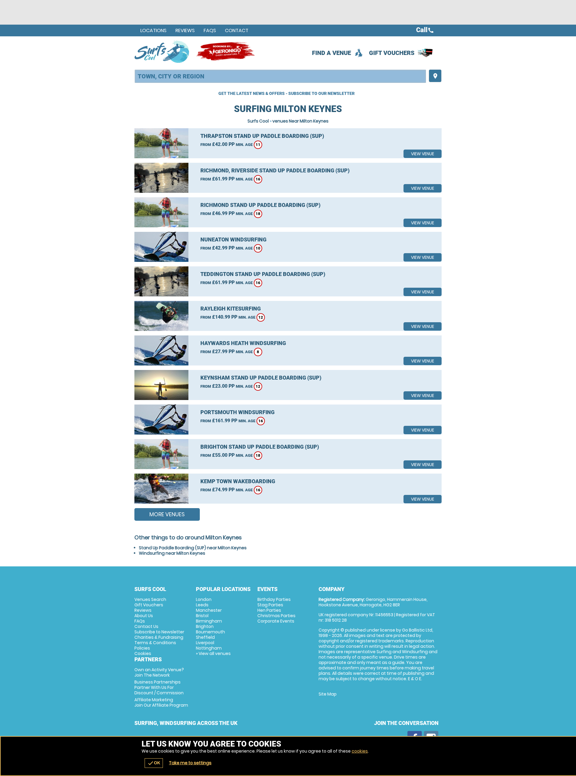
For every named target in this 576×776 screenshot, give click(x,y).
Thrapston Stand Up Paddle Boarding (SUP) (262, 136)
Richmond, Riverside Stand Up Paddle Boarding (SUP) (275, 170)
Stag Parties (270, 605)
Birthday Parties (274, 599)
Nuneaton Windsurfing (233, 239)
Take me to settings (190, 763)
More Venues (167, 514)
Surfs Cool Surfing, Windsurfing (162, 51)
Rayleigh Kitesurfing (230, 308)
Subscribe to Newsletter (159, 632)
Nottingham (209, 648)
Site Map (328, 694)
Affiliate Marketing (161, 702)
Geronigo (226, 51)
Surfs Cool (258, 121)
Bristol (202, 616)
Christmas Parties (276, 616)
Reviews (185, 30)
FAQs (210, 30)
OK (153, 763)
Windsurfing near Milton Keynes (172, 553)
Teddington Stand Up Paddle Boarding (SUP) (262, 274)
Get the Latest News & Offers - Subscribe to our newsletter (286, 93)
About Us (143, 616)
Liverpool (205, 643)
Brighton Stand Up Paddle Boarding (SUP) (259, 447)
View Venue (422, 154)
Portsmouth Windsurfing (237, 412)
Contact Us (146, 626)
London (204, 599)
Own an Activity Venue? (159, 672)
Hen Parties (269, 610)
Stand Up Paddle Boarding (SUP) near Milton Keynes (193, 548)
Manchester (209, 610)
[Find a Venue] (280, 76)
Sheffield (205, 637)
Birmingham (209, 621)
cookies (360, 751)
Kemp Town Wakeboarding (237, 481)
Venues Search (150, 599)
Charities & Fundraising (158, 637)
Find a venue (331, 52)
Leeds (202, 605)
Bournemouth (210, 632)
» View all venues (213, 653)
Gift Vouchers (392, 52)
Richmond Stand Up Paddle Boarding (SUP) (260, 205)
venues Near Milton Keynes (300, 121)
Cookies (142, 653)
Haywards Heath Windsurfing (243, 343)
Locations (153, 30)
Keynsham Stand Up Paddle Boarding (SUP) (260, 377)
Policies (142, 648)
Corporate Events (275, 621)
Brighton (205, 626)
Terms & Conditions (155, 643)
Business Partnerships (159, 687)
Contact (236, 30)
